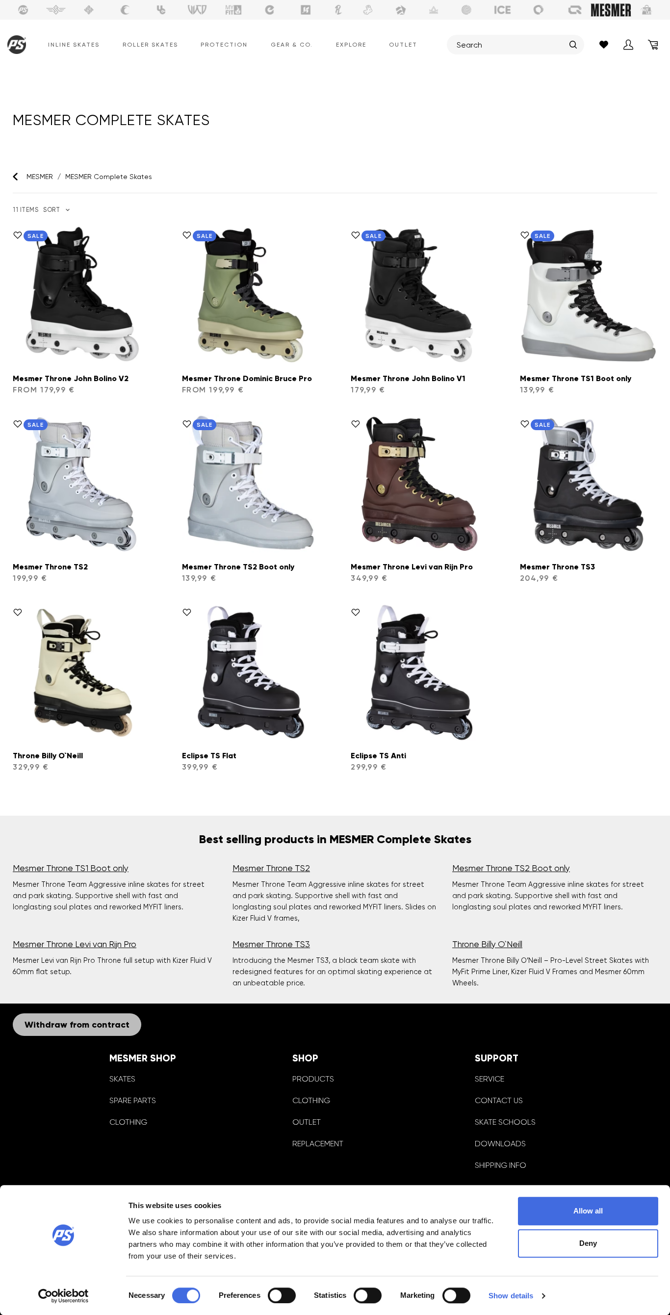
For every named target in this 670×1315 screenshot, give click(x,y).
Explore (351, 44)
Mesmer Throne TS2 (50, 566)
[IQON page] (575, 10)
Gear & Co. (292, 44)
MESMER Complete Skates (108, 176)
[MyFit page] (233, 10)
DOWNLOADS (500, 1143)
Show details (511, 1295)
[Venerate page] (433, 10)
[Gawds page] (538, 10)
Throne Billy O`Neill (48, 755)
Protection (224, 44)
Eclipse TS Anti (378, 755)
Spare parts (132, 1100)
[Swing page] (56, 10)
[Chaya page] (125, 10)
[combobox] (511, 44)
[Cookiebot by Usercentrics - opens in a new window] (63, 1296)
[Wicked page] (197, 10)
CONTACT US (499, 1100)
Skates (122, 1078)
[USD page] (89, 10)
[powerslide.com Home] (14, 44)
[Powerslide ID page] (466, 10)
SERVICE (489, 1078)
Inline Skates (74, 44)
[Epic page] (400, 10)
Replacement (317, 1143)
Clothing (128, 1122)
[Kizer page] (305, 10)
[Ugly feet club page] (368, 10)
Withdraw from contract (77, 1024)
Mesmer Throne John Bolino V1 (408, 378)
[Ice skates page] (503, 10)
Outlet (403, 44)
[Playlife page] (338, 10)
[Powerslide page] (23, 10)
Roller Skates (150, 44)
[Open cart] (653, 45)
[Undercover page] (161, 10)
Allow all (588, 1211)
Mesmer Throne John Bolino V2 (71, 378)
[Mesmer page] (611, 10)
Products (313, 1078)
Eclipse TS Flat (209, 755)
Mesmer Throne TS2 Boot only (238, 566)
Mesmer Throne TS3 (557, 566)
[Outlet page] (647, 10)
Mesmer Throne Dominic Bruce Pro (247, 378)
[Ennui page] (270, 10)
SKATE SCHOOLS (505, 1122)
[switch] (282, 1295)
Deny (588, 1243)
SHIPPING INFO (500, 1165)
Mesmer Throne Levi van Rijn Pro (412, 566)
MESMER (39, 176)
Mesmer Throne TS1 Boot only (575, 378)
